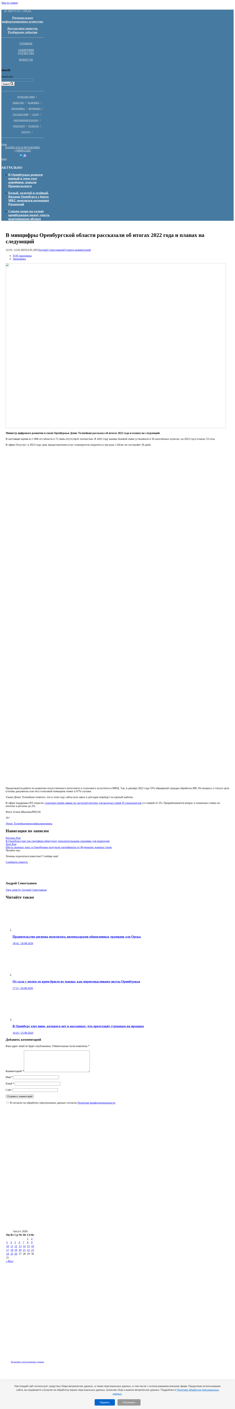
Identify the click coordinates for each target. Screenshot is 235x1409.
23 (32, 1250)
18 (11, 1250)
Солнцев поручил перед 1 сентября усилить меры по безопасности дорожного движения (71, 1194)
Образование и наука (26, 120)
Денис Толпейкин (16, 823)
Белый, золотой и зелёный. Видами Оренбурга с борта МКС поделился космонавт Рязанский (28, 198)
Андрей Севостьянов (51, 249)
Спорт (35, 114)
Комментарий (15, 1071)
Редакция (24, 1359)
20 (20, 1250)
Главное (26, 43)
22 (28, 1250)
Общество (18, 103)
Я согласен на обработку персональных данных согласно (62, 1102)
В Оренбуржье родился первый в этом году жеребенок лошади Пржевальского (25, 180)
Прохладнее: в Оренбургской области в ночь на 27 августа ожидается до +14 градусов (70, 1183)
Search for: (7, 76)
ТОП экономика (22, 255)
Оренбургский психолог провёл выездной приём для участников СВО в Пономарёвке (70, 1153)
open (4, 159)
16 (32, 1246)
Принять (105, 1402)
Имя (9, 1077)
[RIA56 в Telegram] (21, 155)
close (4, 144)
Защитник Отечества (26, 52)
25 (11, 1253)
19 (15, 1250)
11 (11, 1246)
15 (28, 1246)
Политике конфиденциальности (96, 1102)
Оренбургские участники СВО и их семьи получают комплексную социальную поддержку (74, 1224)
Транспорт (19, 126)
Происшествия (26, 97)
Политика (33, 103)
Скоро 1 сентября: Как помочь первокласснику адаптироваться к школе (60, 1163)
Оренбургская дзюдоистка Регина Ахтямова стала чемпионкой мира (57, 1204)
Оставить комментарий (77, 249)
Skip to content (9, 2)
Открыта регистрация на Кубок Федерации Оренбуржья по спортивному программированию (76, 1143)
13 (20, 1246)
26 (15, 1253)
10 (7, 1246)
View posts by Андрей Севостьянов (26, 889)
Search (6, 84)
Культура (34, 126)
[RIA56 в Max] (24, 155)
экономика (46, 823)
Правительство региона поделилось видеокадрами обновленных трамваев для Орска (70, 1214)
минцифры (33, 823)
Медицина (35, 109)
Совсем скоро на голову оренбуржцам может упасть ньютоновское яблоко (29, 215)
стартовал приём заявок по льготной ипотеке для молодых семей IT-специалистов (93, 802)
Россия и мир (21, 114)
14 (24, 1246)
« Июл (9, 1261)
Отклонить (129, 1402)
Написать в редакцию (22, 147)
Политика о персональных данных (27, 1362)
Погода (26, 132)
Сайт (9, 1089)
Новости (26, 59)
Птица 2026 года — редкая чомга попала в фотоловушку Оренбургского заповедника (70, 1132)
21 (24, 1250)
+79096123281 (22, 150)
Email (10, 1083)
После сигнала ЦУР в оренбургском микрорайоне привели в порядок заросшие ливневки (73, 1173)
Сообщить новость (17, 862)
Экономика (18, 109)
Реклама (41, 1359)
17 (7, 1250)
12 (15, 1246)
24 (7, 1253)
